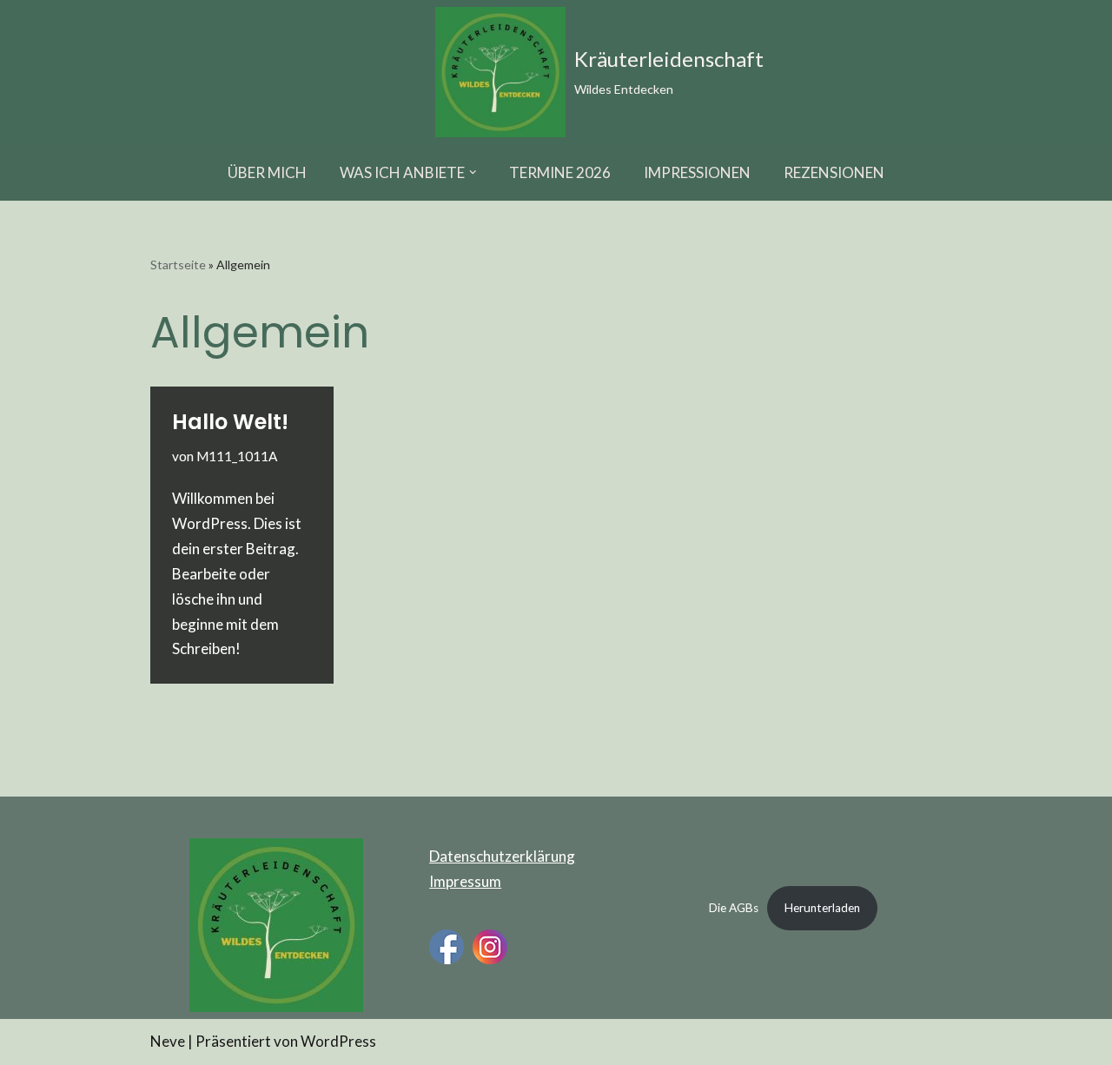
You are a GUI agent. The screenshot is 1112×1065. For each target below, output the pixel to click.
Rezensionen (834, 172)
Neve (167, 1041)
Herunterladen (822, 908)
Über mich (267, 172)
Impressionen (697, 172)
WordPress (338, 1041)
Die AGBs (733, 908)
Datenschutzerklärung (502, 856)
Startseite (178, 264)
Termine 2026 (560, 172)
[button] (473, 172)
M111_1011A (236, 456)
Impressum (465, 881)
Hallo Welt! (230, 421)
